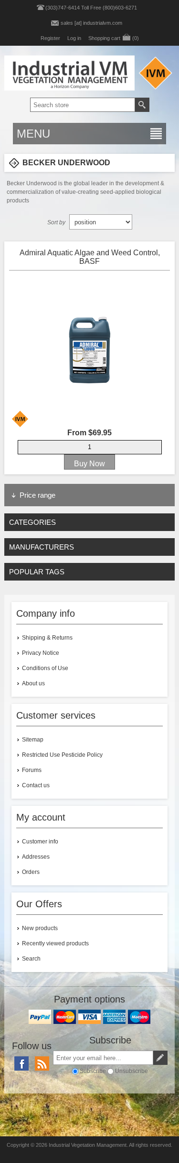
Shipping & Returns (47, 637)
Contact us (36, 785)
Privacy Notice (40, 653)
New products (40, 928)
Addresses (36, 856)
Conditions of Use (45, 668)
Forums (32, 770)
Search (31, 958)
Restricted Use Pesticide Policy (62, 755)
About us (33, 683)
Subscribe (93, 1071)
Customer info (40, 841)
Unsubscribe (131, 1071)
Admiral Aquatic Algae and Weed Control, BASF (90, 257)
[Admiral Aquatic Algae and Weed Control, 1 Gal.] (89, 349)
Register (50, 38)
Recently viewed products (55, 943)
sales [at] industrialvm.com (91, 23)
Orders (31, 872)
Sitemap (32, 739)
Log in (74, 38)
